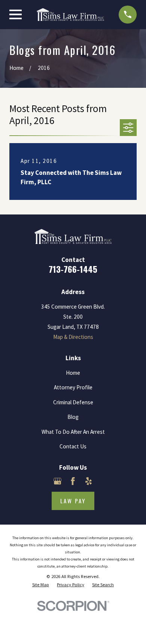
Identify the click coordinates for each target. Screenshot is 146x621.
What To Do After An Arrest (73, 431)
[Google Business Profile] (57, 481)
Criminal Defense (73, 402)
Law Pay (73, 501)
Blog (73, 416)
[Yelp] (88, 481)
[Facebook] (73, 481)
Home (73, 372)
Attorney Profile (73, 387)
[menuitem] (40, 585)
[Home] (70, 14)
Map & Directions (73, 336)
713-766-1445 (73, 269)
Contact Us (73, 446)
